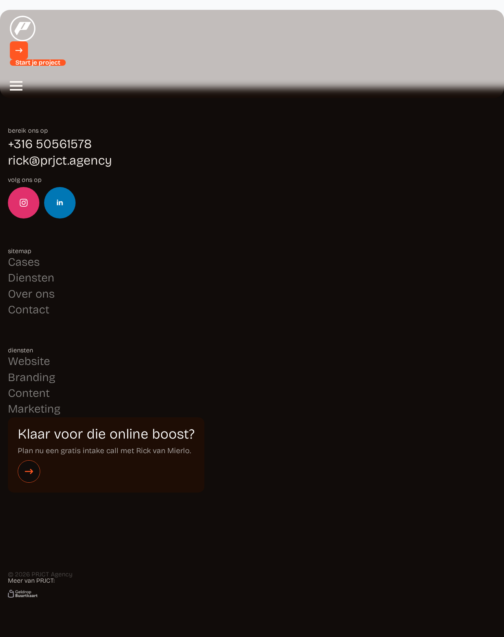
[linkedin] (60, 203)
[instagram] (23, 203)
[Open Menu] (16, 86)
